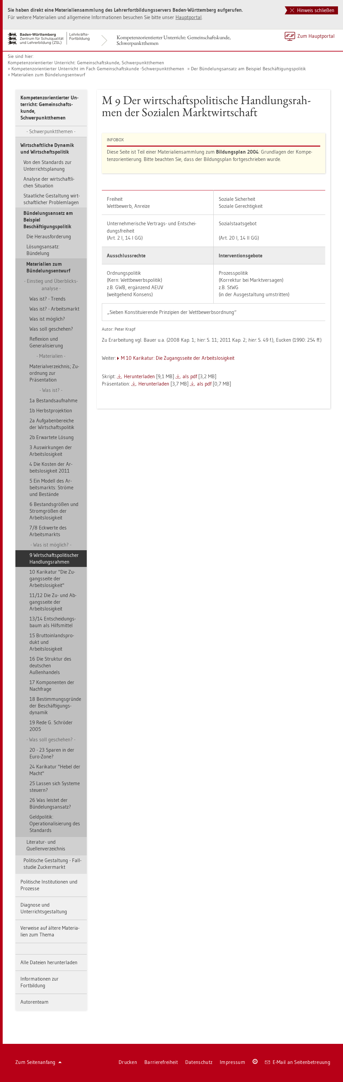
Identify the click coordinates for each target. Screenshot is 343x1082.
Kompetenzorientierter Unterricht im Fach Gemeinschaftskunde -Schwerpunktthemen (97, 69)
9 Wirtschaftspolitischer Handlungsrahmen (54, 558)
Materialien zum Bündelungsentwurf (48, 75)
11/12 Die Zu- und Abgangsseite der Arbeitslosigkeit (52, 602)
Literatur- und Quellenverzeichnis (45, 845)
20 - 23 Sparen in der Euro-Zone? (51, 753)
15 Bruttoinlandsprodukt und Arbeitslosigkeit (51, 642)
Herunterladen (139, 376)
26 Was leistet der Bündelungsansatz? (50, 803)
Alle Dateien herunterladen (48, 962)
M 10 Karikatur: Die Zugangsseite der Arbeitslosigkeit (177, 358)
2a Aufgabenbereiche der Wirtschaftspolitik (51, 423)
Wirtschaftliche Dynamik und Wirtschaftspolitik (47, 148)
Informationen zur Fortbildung (39, 982)
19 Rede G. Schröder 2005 (51, 725)
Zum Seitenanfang (35, 1062)
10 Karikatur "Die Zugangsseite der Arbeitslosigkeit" (52, 578)
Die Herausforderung (48, 236)
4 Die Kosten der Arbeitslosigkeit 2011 (50, 467)
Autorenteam (34, 1002)
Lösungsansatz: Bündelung (42, 249)
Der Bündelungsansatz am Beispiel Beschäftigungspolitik (248, 69)
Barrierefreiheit (161, 1062)
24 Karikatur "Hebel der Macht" (54, 769)
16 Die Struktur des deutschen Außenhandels (50, 665)
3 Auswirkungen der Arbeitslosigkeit (50, 450)
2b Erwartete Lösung (51, 437)
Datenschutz (198, 1062)
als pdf (190, 376)
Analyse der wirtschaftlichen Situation (48, 182)
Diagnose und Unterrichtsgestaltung (43, 908)
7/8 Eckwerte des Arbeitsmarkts (48, 530)
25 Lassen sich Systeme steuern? (54, 786)
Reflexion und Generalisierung (46, 342)
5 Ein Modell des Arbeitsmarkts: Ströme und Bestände (51, 487)
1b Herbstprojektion (50, 410)
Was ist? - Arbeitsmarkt (54, 309)
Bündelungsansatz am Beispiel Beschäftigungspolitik (48, 220)
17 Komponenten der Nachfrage (51, 685)
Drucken (128, 1062)
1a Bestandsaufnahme (53, 400)
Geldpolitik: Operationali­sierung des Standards (54, 823)
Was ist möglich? (47, 319)
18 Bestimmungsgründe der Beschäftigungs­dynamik (55, 706)
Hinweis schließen (315, 10)
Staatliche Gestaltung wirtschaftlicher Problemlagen (51, 198)
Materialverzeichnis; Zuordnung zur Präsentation (54, 373)
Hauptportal (189, 17)
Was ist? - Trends (47, 299)
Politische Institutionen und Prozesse (48, 885)
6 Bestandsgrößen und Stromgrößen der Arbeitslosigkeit (53, 511)
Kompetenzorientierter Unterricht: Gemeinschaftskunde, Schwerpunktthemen (174, 40)
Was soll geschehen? (51, 329)
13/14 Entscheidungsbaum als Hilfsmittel (52, 622)
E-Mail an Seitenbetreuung (302, 1062)
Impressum (232, 1062)
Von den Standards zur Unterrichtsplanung (47, 165)
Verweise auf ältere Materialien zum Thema (49, 931)
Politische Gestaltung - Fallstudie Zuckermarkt (52, 863)
